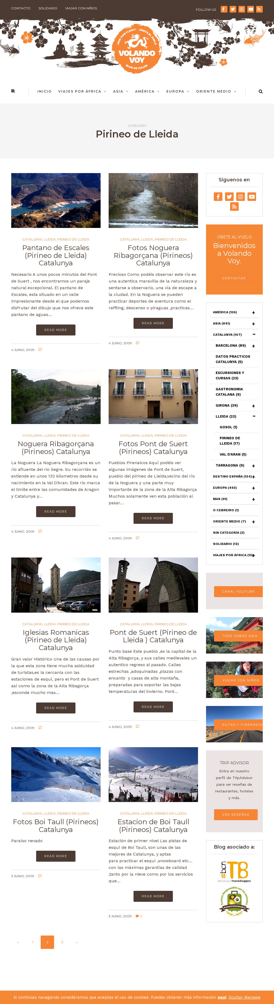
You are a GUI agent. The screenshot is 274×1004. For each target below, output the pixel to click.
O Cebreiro (226, 510)
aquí (222, 997)
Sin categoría (229, 533)
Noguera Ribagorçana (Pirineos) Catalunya (56, 448)
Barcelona (231, 345)
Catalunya (32, 239)
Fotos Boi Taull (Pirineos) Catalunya (56, 826)
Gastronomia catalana (229, 391)
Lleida (50, 239)
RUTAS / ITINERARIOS (243, 725)
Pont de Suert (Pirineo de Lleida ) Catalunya (153, 636)
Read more (55, 330)
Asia (118, 91)
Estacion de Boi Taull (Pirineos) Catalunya (153, 826)
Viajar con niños (81, 8)
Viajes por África (79, 91)
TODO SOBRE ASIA (240, 636)
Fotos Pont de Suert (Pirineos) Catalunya (153, 448)
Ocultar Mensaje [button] (244, 997)
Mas (220, 499)
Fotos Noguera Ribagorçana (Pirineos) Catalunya (153, 255)
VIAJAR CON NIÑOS (240, 680)
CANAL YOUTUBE (238, 591)
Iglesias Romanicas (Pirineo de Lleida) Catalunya (56, 640)
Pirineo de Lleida (73, 239)
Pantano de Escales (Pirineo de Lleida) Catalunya (55, 255)
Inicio (44, 91)
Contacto (21, 8)
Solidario (48, 8)
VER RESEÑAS (235, 814)
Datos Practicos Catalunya (233, 359)
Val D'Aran (233, 454)
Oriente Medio (213, 91)
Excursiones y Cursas (230, 375)
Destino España (232, 476)
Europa (175, 91)
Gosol (228, 427)
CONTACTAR (234, 278)
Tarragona (230, 465)
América (145, 91)
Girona (227, 405)
